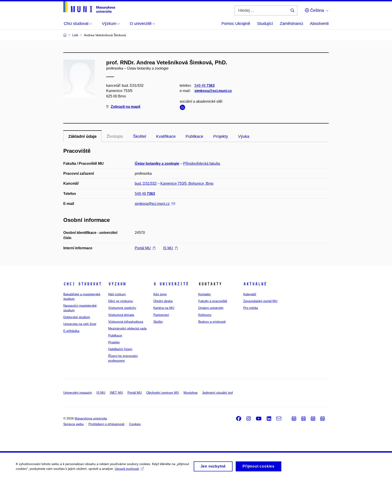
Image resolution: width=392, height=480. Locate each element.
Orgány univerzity (210, 308)
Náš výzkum (117, 294)
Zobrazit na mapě (125, 107)
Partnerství (161, 315)
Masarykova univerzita (91, 418)
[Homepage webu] (89, 7)
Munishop (191, 392)
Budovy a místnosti (211, 321)
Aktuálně (255, 283)
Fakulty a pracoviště (212, 301)
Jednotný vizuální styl (217, 392)
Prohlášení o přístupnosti (106, 424)
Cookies (135, 424)
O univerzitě (171, 283)
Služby (158, 321)
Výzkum (117, 283)
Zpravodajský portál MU (260, 301)
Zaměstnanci (291, 23)
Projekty (220, 136)
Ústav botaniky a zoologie (157, 163)
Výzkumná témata (121, 315)
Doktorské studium (76, 317)
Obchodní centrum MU (162, 392)
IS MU (168, 248)
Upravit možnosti (127, 468)
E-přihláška (71, 331)
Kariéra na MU (163, 308)
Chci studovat (82, 283)
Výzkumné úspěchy (122, 308)
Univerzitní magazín (77, 392)
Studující (265, 23)
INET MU (116, 392)
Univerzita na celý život (79, 324)
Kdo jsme (160, 294)
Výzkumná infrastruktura (125, 321)
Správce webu (73, 424)
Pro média (250, 308)
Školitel (139, 136)
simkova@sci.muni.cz (213, 91)
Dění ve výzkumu (120, 301)
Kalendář (249, 294)
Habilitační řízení (120, 349)
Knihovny (204, 315)
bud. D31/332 (146, 183)
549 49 (204, 85)
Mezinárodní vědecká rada (127, 328)
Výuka (243, 136)
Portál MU (143, 248)
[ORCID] (183, 108)
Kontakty (204, 294)
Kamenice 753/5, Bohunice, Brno (186, 183)
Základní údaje (82, 136)
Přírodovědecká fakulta (201, 163)
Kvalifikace (166, 136)
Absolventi (319, 23)
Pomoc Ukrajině (235, 23)
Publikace (194, 136)
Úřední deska (163, 301)
